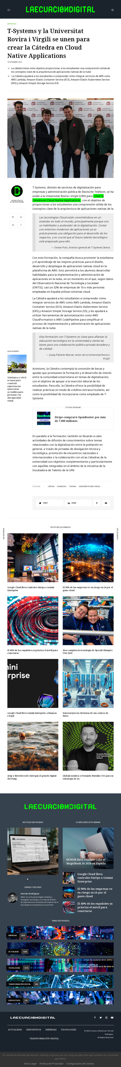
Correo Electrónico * (24, 521)
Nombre (17, 532)
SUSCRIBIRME (24, 565)
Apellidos (18, 543)
